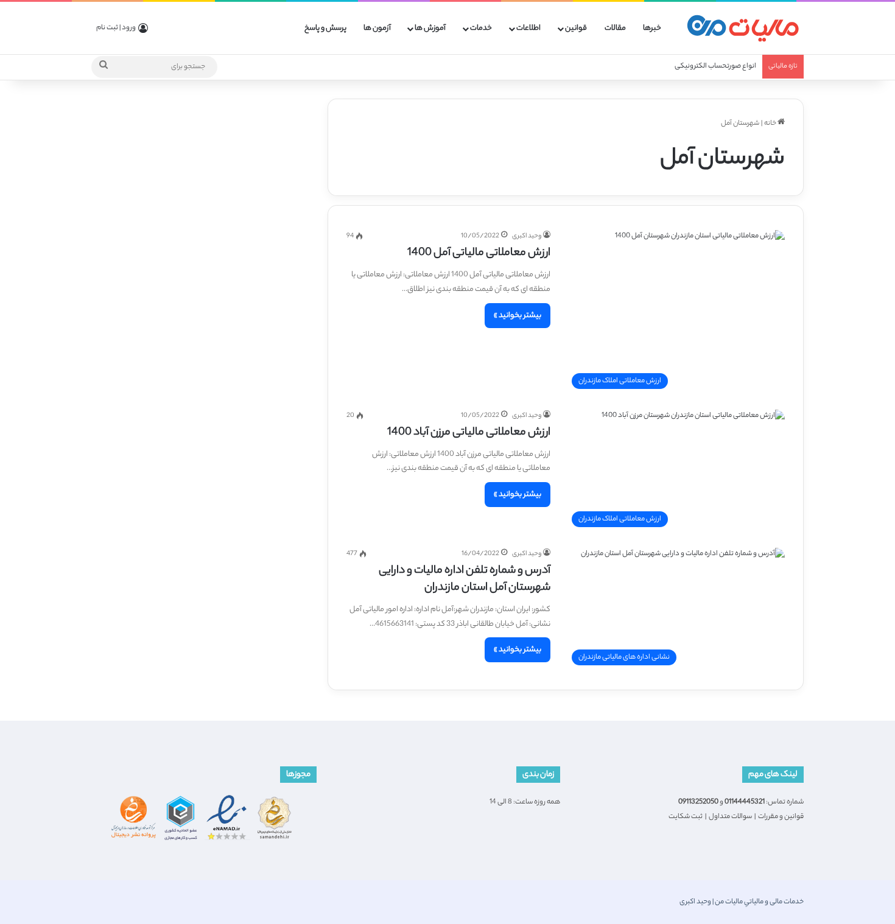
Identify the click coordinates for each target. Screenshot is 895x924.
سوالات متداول (730, 817)
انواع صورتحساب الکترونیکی (715, 66)
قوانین (576, 28)
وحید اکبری (526, 236)
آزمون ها (377, 28)
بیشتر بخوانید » (517, 315)
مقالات (615, 28)
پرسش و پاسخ (325, 28)
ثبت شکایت (686, 817)
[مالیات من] (743, 28)
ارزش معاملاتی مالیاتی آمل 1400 (478, 253)
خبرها (652, 28)
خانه (770, 123)
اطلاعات (528, 28)
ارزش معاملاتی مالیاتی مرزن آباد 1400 (468, 433)
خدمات (481, 28)
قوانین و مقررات (781, 817)
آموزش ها (430, 28)
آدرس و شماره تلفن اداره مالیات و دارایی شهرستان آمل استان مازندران (464, 579)
